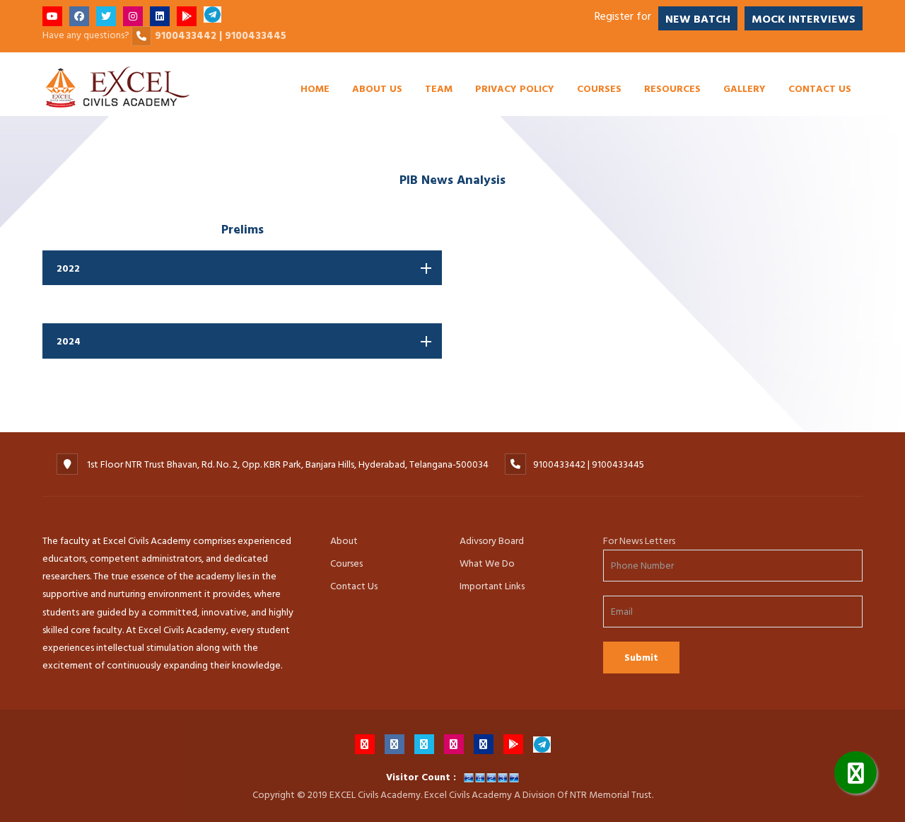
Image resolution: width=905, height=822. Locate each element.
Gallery (744, 88)
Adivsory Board (492, 541)
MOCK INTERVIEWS (804, 19)
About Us (377, 88)
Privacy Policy (514, 88)
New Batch (697, 19)
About (344, 541)
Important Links (492, 586)
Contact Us (819, 88)
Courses (599, 88)
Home (314, 88)
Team (438, 88)
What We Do (487, 563)
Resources (672, 88)
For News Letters (639, 541)
